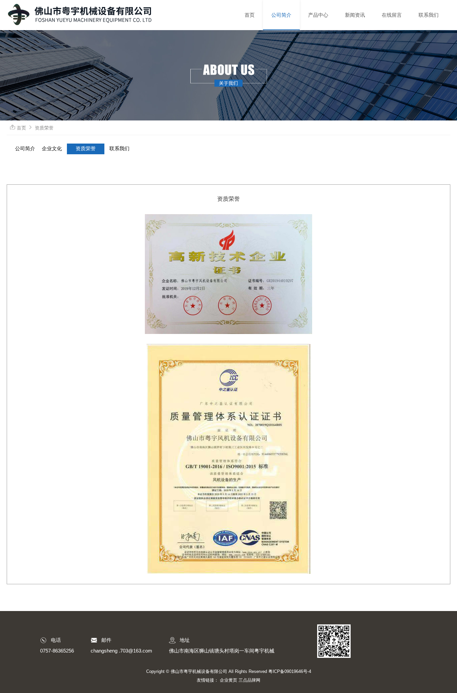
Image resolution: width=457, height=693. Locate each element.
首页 (250, 15)
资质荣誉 (44, 128)
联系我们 (429, 15)
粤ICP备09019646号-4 (289, 671)
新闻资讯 (355, 15)
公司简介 (281, 15)
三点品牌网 (249, 680)
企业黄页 (228, 680)
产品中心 (318, 15)
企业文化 (52, 148)
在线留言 (392, 15)
